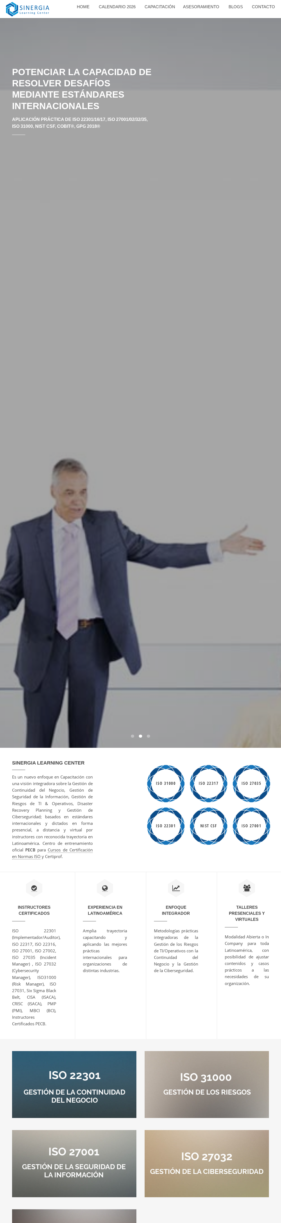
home (83, 7)
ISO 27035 (251, 783)
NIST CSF (208, 825)
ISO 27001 (251, 825)
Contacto (263, 7)
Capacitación (160, 7)
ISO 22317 (208, 783)
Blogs (236, 7)
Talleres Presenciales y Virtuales (247, 913)
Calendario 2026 (117, 7)
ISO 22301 (166, 825)
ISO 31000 (166, 783)
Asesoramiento (201, 7)
